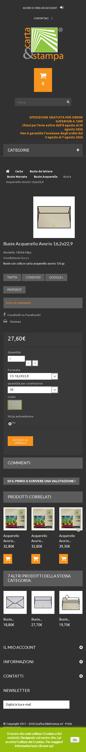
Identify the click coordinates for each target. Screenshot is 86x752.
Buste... (8, 619)
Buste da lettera (41, 171)
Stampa (15, 321)
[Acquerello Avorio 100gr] (15, 519)
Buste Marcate (17, 176)
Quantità (14, 352)
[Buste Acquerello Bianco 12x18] (15, 602)
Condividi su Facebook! (24, 314)
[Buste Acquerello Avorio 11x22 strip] (71, 602)
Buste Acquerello (46, 176)
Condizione (11, 257)
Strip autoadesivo (21, 416)
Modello (9, 252)
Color (12, 396)
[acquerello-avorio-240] (71, 519)
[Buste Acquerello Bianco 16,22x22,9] (43, 602)
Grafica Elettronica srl (49, 723)
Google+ (56, 277)
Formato (14, 369)
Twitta (12, 277)
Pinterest (14, 289)
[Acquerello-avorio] (14, 404)
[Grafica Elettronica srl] (43, 52)
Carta (19, 171)
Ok (75, 740)
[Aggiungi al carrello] (7, 559)
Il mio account (19, 647)
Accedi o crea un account (40, 8)
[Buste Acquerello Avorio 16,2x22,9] (54, 217)
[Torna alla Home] (8, 171)
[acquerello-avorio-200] (43, 519)
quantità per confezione (25, 383)
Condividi (33, 277)
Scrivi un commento (18, 302)
